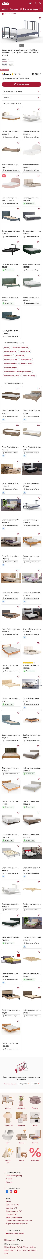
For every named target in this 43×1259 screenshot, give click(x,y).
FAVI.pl (19, 1247)
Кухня (35, 1125)
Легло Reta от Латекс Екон (12, 592)
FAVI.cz (6, 1247)
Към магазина (23, 84)
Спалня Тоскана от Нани (11, 520)
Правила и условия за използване (19, 1220)
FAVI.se (19, 1250)
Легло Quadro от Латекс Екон (13, 556)
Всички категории (30, 9)
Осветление (8, 1125)
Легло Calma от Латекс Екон (13, 483)
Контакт (9, 1179)
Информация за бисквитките (17, 1224)
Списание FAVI (11, 1214)
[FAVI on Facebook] (7, 1191)
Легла (13, 14)
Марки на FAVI (11, 1208)
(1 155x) (19, 74)
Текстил (35, 1108)
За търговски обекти (14, 1217)
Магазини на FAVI (12, 1205)
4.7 (15, 74)
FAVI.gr (34, 1250)
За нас (8, 1202)
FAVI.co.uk (26, 1250)
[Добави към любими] (40, 18)
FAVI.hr (6, 1250)
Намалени (35, 1160)
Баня (8, 1143)
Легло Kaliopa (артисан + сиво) (14, 629)
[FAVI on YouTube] (15, 1191)
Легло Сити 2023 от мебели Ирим (15, 447)
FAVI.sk (13, 1247)
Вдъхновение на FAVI (14, 1211)
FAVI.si (6, 1253)
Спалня (35, 1143)
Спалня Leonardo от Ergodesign (14, 974)
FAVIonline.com (9, 1240)
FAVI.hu (32, 1247)
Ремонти (21, 1125)
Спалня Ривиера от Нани (33, 868)
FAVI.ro (26, 1247)
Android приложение (16, 1233)
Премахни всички (10, 1084)
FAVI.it (12, 1250)
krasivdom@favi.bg (15, 1176)
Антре (21, 1160)
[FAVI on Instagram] (11, 1191)
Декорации (14, 9)
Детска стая (8, 1161)
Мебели (5, 9)
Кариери (9, 1182)
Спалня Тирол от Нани (32, 937)
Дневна (21, 1143)
